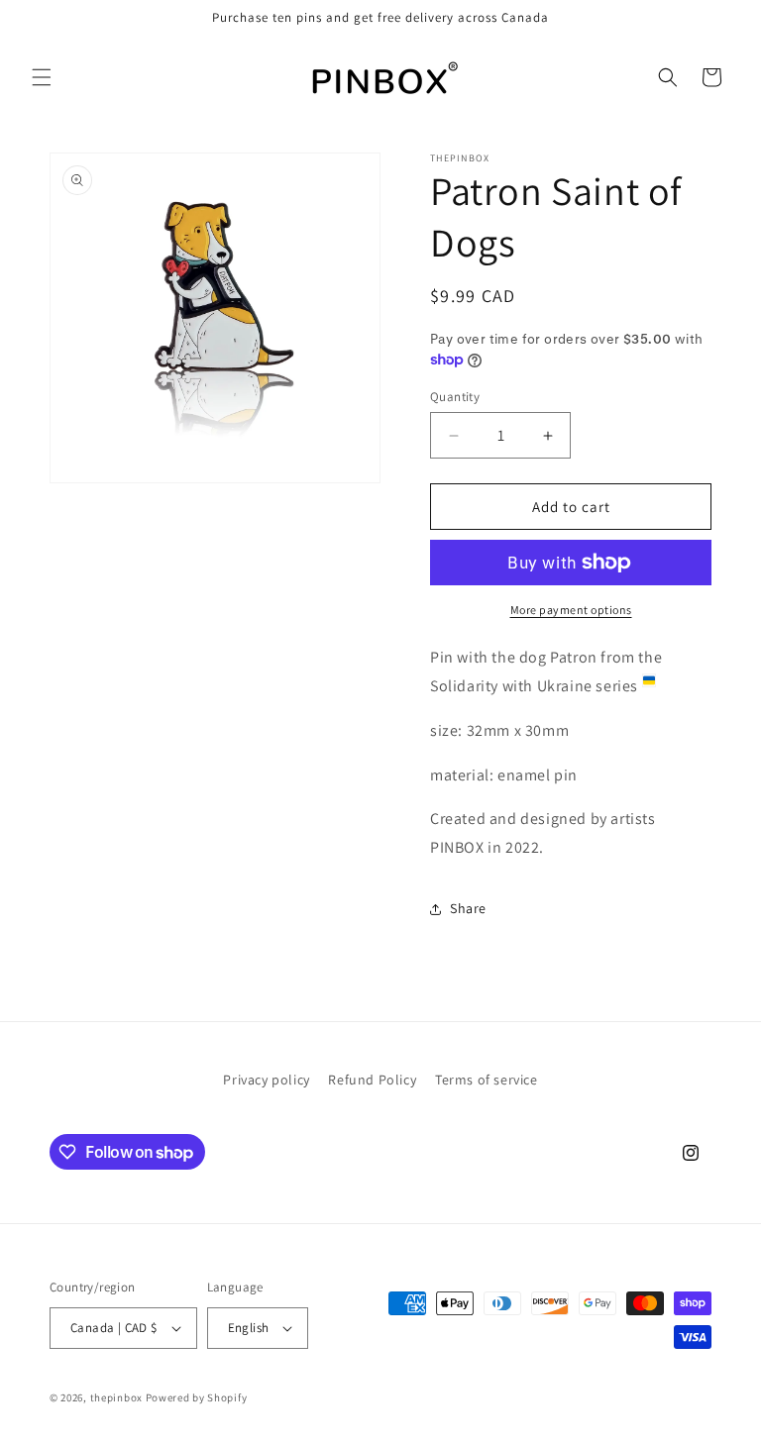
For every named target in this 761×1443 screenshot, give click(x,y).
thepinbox (116, 1397)
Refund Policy (372, 1079)
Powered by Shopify (197, 1397)
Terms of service (486, 1079)
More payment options (571, 609)
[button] (41, 77)
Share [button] (468, 908)
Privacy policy (266, 1079)
